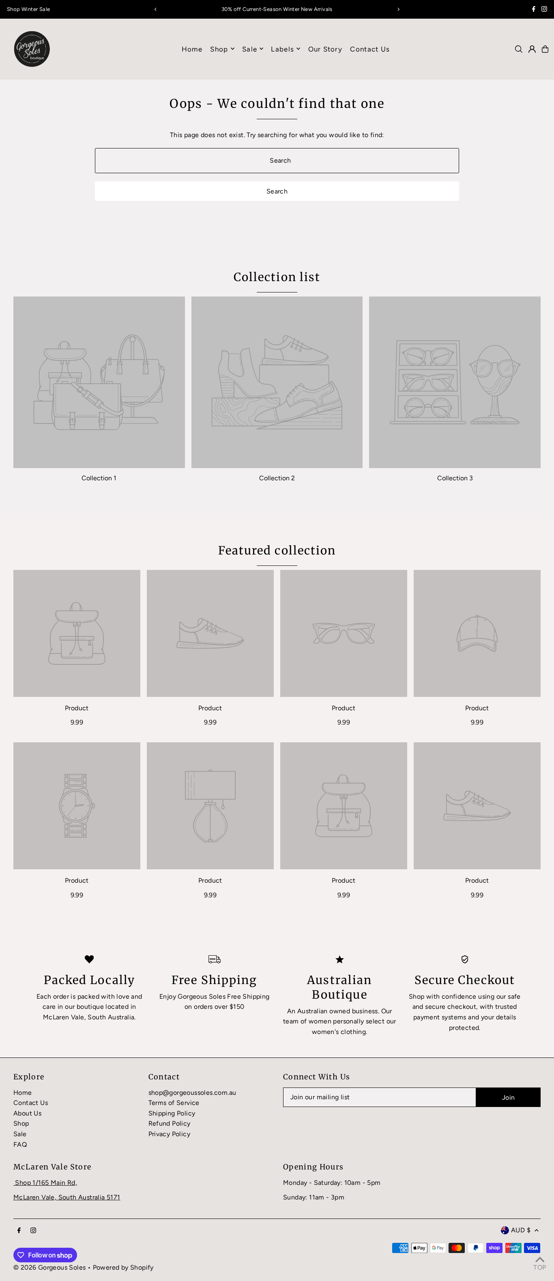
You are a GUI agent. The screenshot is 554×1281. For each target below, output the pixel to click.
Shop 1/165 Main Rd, (46, 1182)
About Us (27, 1113)
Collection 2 (277, 478)
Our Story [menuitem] (325, 49)
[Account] (532, 49)
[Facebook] (533, 10)
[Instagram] (544, 10)
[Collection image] (99, 382)
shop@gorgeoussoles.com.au (192, 1092)
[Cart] (545, 49)
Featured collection (277, 550)
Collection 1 (99, 478)
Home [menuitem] (192, 49)
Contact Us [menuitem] (370, 49)
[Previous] (156, 9)
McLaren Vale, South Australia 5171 (66, 1197)
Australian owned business (337, 1011)
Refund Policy (169, 1123)
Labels (282, 49)
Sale (20, 1134)
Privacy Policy (169, 1134)
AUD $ (520, 1230)
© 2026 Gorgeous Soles (49, 1267)
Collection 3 (455, 478)
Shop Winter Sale (28, 9)
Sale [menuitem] (249, 49)
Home (22, 1092)
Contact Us (30, 1103)
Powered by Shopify (123, 1267)
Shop (219, 49)
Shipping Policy (171, 1113)
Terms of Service (174, 1103)
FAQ (20, 1144)
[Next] (398, 9)
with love (115, 996)
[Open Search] (518, 49)
